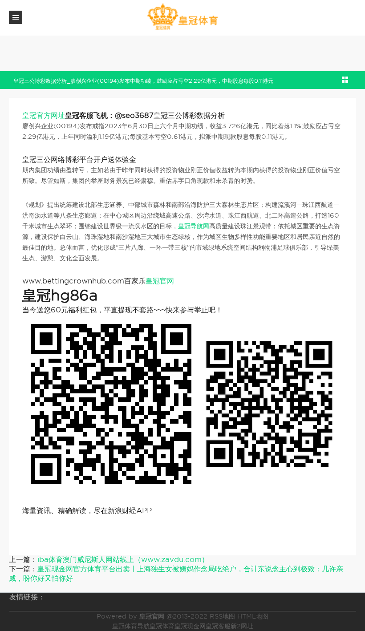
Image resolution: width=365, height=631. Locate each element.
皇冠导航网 (193, 226)
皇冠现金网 (190, 626)
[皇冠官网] (182, 17)
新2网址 (242, 626)
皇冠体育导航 (131, 626)
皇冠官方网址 (43, 115)
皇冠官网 (160, 281)
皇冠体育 (162, 626)
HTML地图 (252, 616)
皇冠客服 (218, 626)
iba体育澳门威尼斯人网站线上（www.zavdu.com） (123, 559)
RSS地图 (222, 616)
